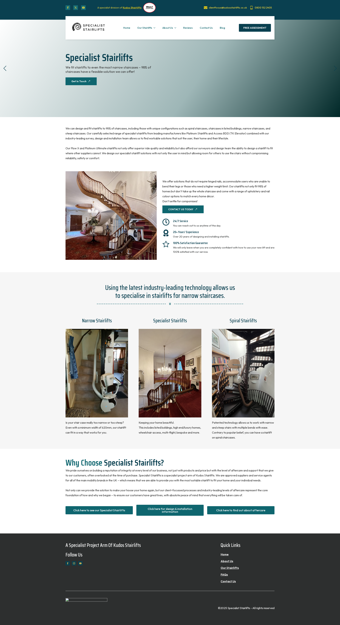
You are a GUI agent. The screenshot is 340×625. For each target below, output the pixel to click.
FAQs (224, 574)
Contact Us (206, 27)
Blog (222, 27)
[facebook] (68, 7)
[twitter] (75, 7)
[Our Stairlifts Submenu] (155, 28)
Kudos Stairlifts (132, 7)
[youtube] (83, 7)
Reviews (188, 27)
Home (126, 27)
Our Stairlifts (144, 27)
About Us (167, 27)
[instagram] (74, 563)
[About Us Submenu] (176, 28)
